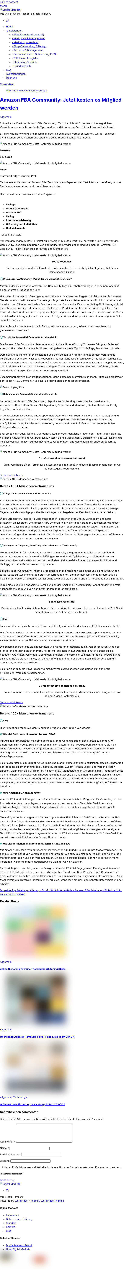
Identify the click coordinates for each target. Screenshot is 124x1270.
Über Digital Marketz (18, 1249)
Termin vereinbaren (11, 475)
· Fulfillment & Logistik (25, 58)
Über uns (11, 77)
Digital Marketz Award (19, 1245)
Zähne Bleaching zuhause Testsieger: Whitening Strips (32, 968)
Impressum (12, 1215)
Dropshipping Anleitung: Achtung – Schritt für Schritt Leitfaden (37, 890)
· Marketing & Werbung (25, 42)
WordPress (21, 1200)
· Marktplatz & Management (28, 38)
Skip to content (9, 1)
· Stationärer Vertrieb (24, 62)
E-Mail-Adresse (10, 1154)
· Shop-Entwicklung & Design (29, 46)
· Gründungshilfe (22, 66)
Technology (20, 1097)
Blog (8, 69)
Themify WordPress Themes (47, 1200)
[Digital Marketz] (10, 9)
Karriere (10, 1226)
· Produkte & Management (27, 50)
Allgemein (6, 116)
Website (5, 1160)
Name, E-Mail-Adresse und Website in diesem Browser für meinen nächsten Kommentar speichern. (63, 1167)
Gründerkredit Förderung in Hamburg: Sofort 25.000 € (32, 1104)
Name (4, 1147)
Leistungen (15, 30)
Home (9, 26)
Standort (11, 1222)
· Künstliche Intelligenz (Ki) (28, 34)
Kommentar (7, 1141)
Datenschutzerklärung (19, 1219)
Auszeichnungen (16, 73)
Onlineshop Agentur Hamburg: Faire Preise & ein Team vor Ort (37, 1036)
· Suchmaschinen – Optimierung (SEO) (34, 54)
